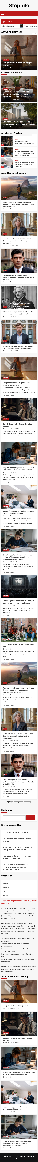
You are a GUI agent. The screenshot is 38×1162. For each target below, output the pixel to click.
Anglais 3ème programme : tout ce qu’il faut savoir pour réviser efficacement (24, 153)
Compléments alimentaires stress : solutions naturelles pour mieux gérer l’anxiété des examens (18, 94)
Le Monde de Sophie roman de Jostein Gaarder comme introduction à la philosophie (17, 241)
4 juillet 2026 (14, 516)
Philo (4, 197)
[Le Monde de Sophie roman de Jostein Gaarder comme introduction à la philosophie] (19, 224)
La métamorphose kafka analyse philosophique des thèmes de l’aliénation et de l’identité (18, 277)
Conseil (5, 89)
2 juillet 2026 (14, 605)
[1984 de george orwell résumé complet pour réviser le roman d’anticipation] (19, 586)
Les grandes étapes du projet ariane (17, 383)
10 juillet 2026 (15, 472)
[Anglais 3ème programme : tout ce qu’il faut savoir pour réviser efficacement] (7, 152)
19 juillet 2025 (15, 316)
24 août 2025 (14, 245)
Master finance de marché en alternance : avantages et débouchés (25, 164)
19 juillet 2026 (15, 68)
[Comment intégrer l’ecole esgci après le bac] (19, 630)
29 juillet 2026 (15, 385)
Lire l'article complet (8, 395)
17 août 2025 (14, 282)
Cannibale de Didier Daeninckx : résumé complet (17, 840)
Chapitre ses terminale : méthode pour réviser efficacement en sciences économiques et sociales (18, 557)
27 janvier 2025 (15, 99)
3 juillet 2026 (14, 562)
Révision (5, 60)
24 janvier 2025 (15, 127)
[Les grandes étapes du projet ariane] (19, 368)
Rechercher (7, 810)
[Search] (34, 13)
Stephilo (19, 5)
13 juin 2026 (14, 649)
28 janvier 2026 (15, 209)
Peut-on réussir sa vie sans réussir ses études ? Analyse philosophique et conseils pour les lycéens (18, 204)
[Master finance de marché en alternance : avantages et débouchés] (7, 163)
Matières (17, 149)
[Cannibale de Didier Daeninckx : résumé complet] (19, 52)
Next (29, 803)
